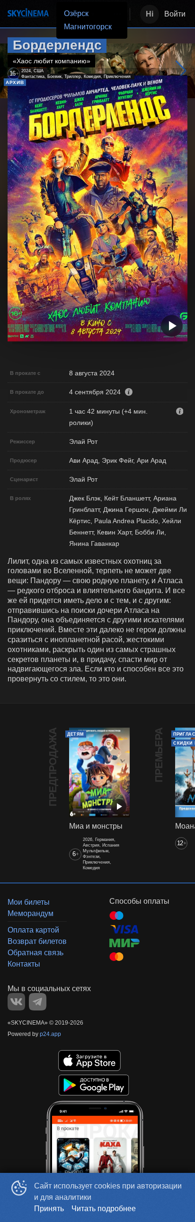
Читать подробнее (103, 1209)
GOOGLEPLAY (94, 1085)
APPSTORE (89, 1060)
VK (16, 1001)
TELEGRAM (37, 1001)
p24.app (50, 1034)
